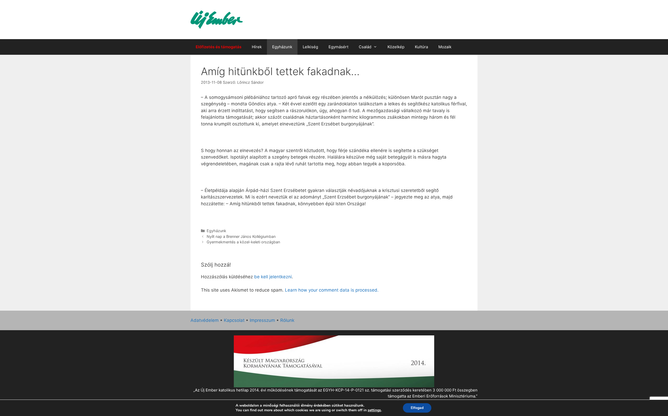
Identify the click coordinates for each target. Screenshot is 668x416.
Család (365, 46)
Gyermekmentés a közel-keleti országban (243, 242)
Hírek (257, 46)
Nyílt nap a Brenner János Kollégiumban (241, 236)
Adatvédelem (204, 320)
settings (374, 410)
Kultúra (421, 46)
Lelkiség (310, 46)
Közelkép (395, 46)
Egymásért (338, 46)
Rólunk (287, 320)
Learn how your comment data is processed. (332, 290)
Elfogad (417, 407)
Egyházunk (282, 46)
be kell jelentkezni (273, 276)
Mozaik (444, 46)
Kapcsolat (234, 320)
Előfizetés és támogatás (218, 46)
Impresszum (262, 320)
